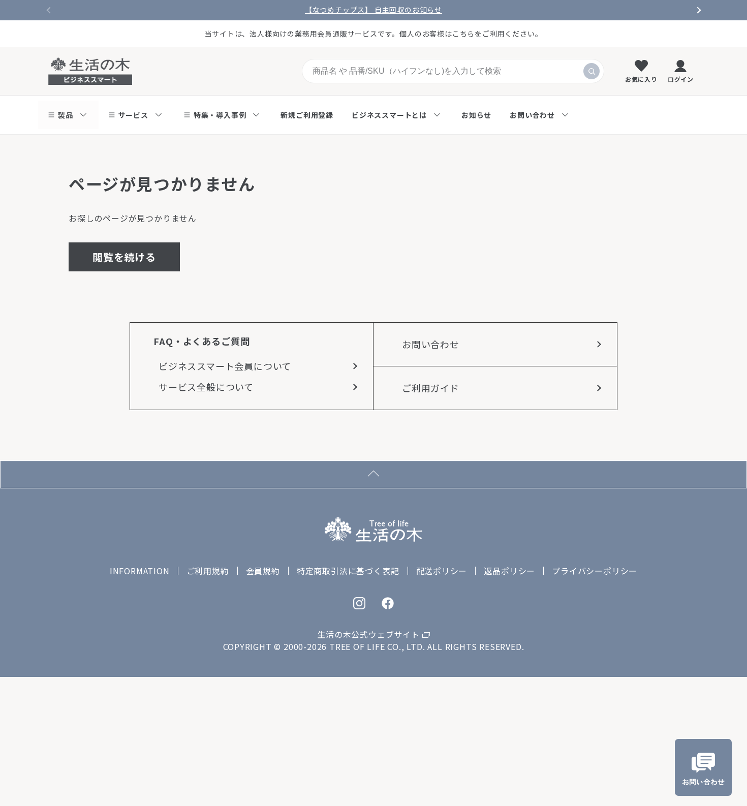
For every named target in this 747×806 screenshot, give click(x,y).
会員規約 (263, 571)
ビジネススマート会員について (225, 366)
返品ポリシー (509, 571)
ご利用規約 (207, 571)
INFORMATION (140, 571)
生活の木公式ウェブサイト (368, 634)
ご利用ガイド (430, 387)
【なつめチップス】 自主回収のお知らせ (373, 10)
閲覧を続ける (124, 257)
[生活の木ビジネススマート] (90, 71)
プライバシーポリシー (594, 571)
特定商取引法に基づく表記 (348, 571)
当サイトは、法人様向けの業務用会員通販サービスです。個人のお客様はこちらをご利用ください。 (374, 33)
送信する (591, 71)
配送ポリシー (442, 571)
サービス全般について (206, 386)
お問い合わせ (430, 344)
